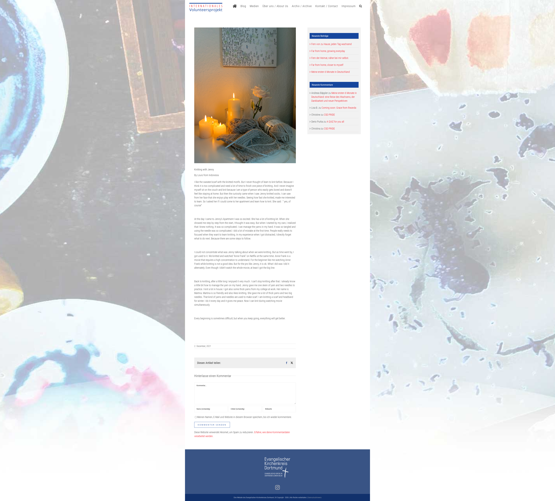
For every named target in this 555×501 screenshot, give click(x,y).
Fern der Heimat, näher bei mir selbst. (330, 57)
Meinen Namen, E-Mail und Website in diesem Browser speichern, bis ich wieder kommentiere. (244, 417)
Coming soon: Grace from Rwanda (339, 107)
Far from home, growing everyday (328, 51)
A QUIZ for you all (335, 121)
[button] (360, 6)
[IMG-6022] (245, 95)
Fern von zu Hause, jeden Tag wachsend (331, 44)
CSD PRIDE (329, 114)
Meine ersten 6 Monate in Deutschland (330, 71)
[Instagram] (277, 487)
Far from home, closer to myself (327, 64)
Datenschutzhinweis (314, 498)
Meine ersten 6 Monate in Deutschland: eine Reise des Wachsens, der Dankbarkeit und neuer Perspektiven (334, 96)
